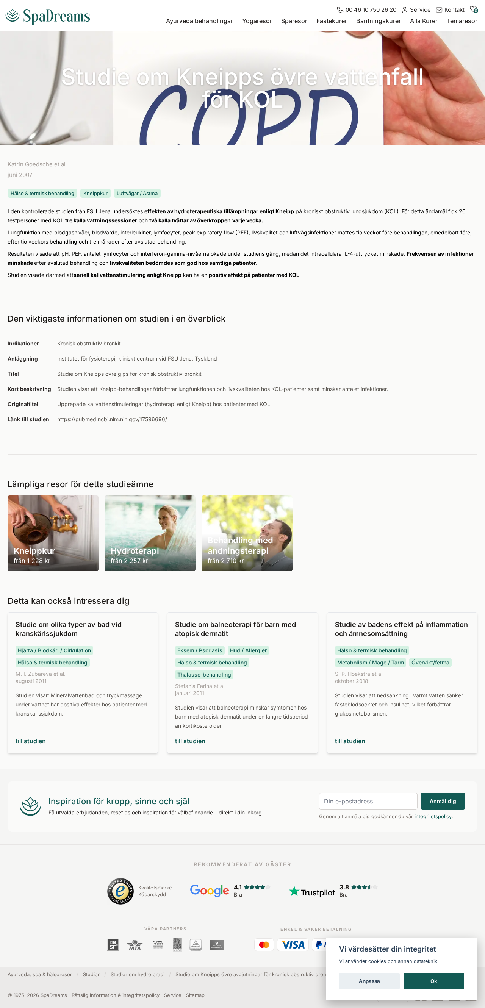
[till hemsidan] (51, 14)
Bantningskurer (378, 21)
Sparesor (294, 21)
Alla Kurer (424, 21)
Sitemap (195, 995)
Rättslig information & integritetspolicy (116, 995)
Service (172, 995)
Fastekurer (331, 21)
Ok (433, 981)
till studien (31, 741)
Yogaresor (257, 21)
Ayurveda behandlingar (199, 21)
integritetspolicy (433, 816)
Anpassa (369, 981)
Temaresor (462, 21)
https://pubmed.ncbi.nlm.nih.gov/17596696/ (112, 419)
